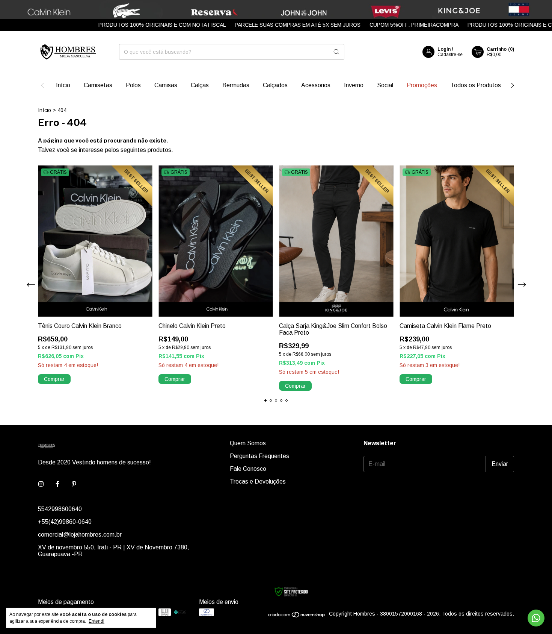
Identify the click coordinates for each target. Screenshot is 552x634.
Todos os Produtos (476, 85)
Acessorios (315, 85)
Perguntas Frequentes (259, 456)
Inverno (353, 85)
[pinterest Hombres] (74, 484)
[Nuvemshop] (297, 616)
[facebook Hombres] (57, 484)
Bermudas (235, 85)
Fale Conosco (248, 469)
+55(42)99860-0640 (65, 522)
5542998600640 (60, 509)
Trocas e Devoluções (258, 481)
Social (385, 85)
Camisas (165, 85)
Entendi (96, 621)
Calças (200, 85)
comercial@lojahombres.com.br (80, 534)
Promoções (422, 85)
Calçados (275, 85)
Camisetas (98, 85)
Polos (133, 85)
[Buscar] (336, 51)
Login (444, 49)
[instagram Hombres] (41, 484)
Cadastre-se (450, 54)
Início (63, 85)
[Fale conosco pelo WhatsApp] (536, 618)
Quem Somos (248, 443)
